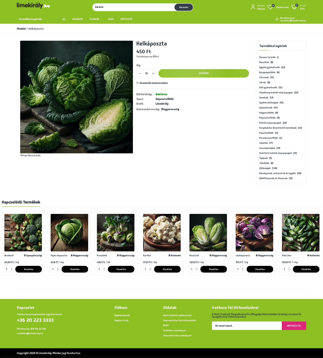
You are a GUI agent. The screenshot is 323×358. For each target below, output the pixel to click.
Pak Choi (286, 255)
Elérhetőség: (144, 94)
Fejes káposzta (59, 255)
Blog (111, 19)
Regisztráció (121, 320)
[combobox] (133, 7)
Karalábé (102, 255)
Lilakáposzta (243, 255)
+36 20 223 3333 (35, 320)
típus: (139, 99)
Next (313, 245)
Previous (10, 245)
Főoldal (21, 28)
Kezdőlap (77, 19)
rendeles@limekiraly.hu (293, 20)
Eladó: (140, 103)
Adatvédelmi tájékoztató (177, 315)
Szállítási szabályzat (174, 330)
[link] (39, 217)
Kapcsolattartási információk (179, 320)
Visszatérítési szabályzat (177, 335)
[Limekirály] (34, 7)
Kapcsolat (126, 19)
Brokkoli (9, 255)
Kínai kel (194, 255)
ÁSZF (166, 325)
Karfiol (147, 255)
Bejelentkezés (122, 315)
